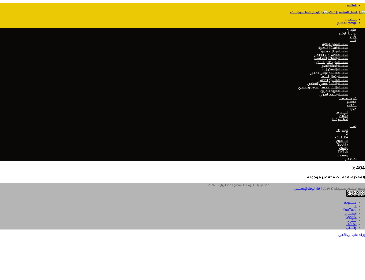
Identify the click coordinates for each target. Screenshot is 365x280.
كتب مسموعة (348, 98)
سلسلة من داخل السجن (331, 62)
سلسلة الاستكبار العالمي (331, 55)
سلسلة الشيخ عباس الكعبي (329, 73)
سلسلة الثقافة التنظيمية (331, 58)
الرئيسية (352, 29)
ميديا (353, 109)
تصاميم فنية (339, 119)
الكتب (353, 40)
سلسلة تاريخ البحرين (334, 91)
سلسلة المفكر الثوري (333, 69)
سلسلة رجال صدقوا (334, 51)
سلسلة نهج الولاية (335, 44)
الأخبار (353, 37)
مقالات (352, 105)
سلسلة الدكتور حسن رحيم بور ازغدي (323, 87)
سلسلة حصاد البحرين (333, 94)
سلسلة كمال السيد (334, 76)
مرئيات (343, 116)
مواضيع (352, 101)
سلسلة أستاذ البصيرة (333, 47)
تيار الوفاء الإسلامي (307, 188)
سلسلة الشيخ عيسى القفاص (327, 83)
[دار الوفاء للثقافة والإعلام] (327, 12)
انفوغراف (342, 112)
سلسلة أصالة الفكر (335, 65)
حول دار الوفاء (348, 33)
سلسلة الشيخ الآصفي (333, 80)
